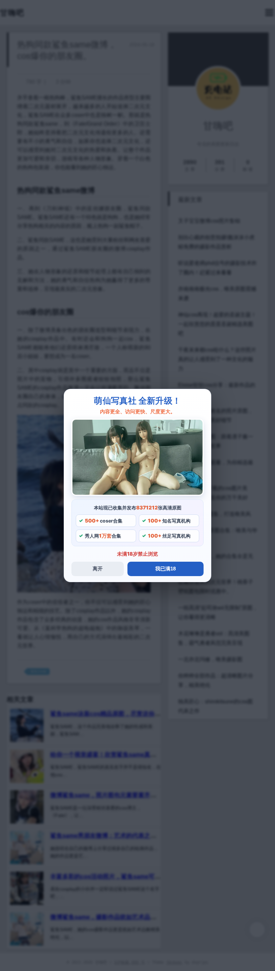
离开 (98, 568)
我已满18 (165, 568)
